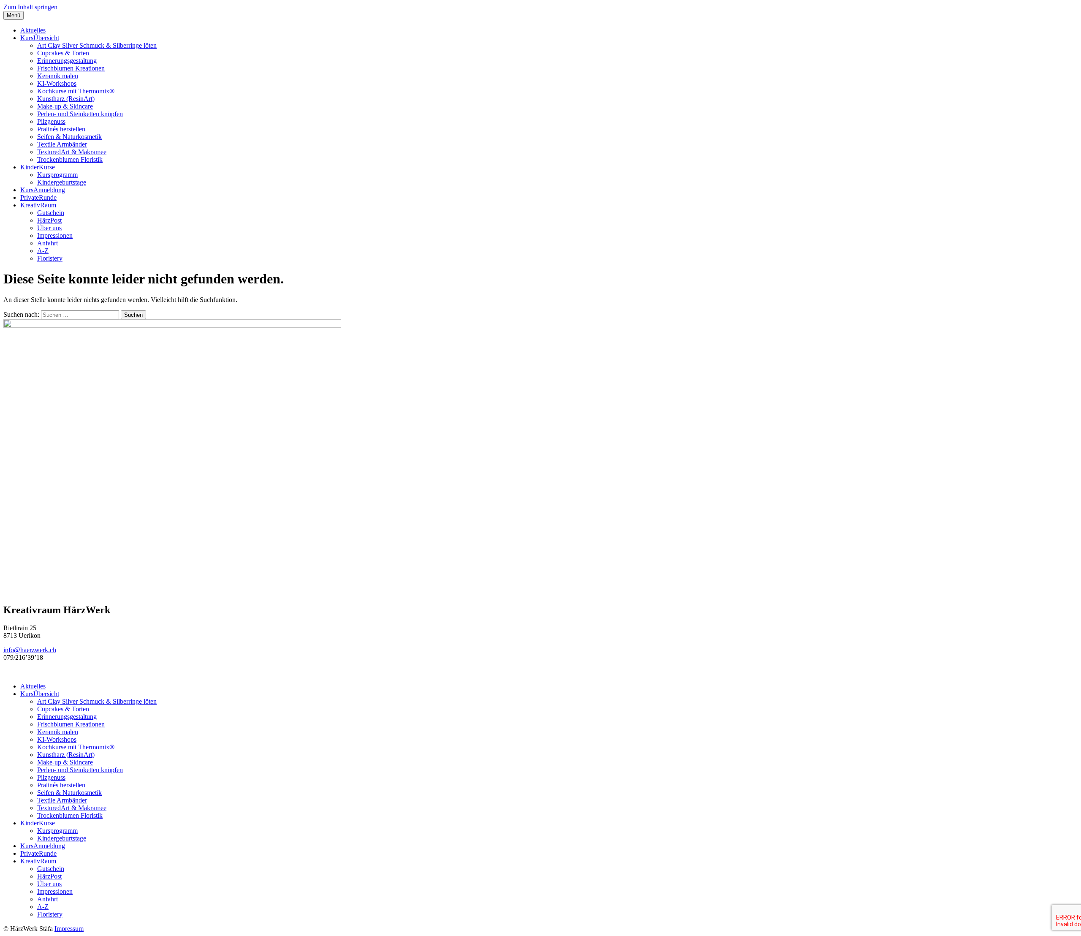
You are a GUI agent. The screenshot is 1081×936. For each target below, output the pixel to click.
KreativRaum (38, 205)
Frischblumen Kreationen (71, 68)
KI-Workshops (56, 83)
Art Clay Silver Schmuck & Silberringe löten (97, 45)
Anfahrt (47, 243)
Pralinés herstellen (61, 129)
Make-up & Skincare (65, 106)
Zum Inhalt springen (30, 7)
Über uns (49, 227)
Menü (13, 15)
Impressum (69, 928)
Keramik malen (57, 75)
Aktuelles (33, 30)
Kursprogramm (57, 174)
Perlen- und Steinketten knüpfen (80, 113)
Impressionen (55, 235)
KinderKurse (37, 167)
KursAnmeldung (42, 189)
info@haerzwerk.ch (29, 649)
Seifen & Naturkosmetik (69, 136)
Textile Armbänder (62, 144)
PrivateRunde (38, 197)
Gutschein (50, 212)
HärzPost (49, 220)
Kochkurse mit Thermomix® (75, 91)
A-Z (43, 250)
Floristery (49, 258)
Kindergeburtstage (61, 182)
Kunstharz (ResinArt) (66, 98)
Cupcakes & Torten (63, 53)
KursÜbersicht (39, 37)
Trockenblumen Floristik (70, 159)
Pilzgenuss (51, 121)
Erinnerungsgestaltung (67, 60)
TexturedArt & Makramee (71, 151)
